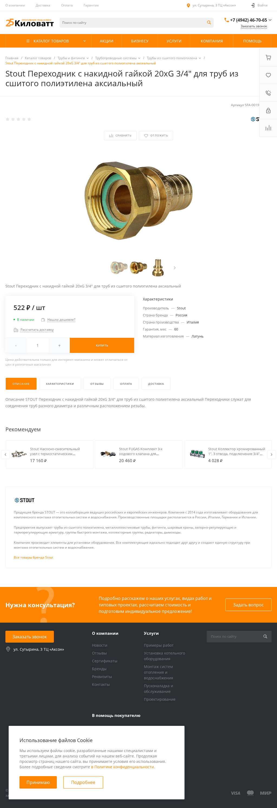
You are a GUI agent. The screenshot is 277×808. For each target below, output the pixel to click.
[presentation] (175, 268)
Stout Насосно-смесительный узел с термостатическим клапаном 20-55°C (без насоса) (55, 453)
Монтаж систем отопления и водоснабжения (158, 672)
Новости (99, 645)
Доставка (43, 5)
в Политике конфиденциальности (122, 766)
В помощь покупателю (116, 715)
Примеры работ (159, 645)
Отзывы (99, 653)
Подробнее (83, 782)
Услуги (151, 633)
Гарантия (91, 5)
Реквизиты (102, 676)
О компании (15, 5)
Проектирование (160, 699)
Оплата (67, 5)
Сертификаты (104, 660)
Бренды (99, 668)
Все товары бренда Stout (33, 557)
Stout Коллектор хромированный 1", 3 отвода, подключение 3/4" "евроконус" (236, 453)
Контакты (101, 684)
